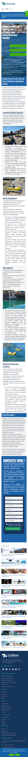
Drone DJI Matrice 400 (7, 676)
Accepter (11, 754)
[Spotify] (13, 669)
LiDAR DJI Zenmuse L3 (7, 678)
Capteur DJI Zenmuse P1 (7, 680)
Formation (3, 694)
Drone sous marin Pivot (7, 686)
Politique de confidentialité (8, 733)
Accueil (3, 14)
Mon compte (4, 731)
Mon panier (4, 728)
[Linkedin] (3, 669)
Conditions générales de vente (9, 735)
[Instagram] (9, 669)
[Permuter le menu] (3, 9)
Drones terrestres (5, 707)
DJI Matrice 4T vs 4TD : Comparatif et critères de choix (13, 647)
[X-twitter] (19, 669)
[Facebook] (16, 669)
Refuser (17, 754)
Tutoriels (3, 719)
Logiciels (3, 712)
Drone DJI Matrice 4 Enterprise (9, 682)
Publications (9, 14)
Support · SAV (4, 696)
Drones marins (5, 705)
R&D (2, 698)
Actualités (4, 723)
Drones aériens (5, 703)
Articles (3, 721)
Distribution (4, 692)
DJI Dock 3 (4, 684)
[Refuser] (26, 752)
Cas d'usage (4, 717)
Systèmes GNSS (5, 709)
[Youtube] (6, 669)
